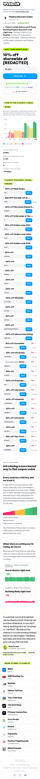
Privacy (17, 771)
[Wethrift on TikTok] (14, 775)
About (12, 765)
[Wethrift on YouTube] (25, 775)
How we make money (22, 11)
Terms (23, 771)
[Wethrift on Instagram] (20, 775)
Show (29, 193)
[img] (20, 129)
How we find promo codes (11, 768)
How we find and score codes (14, 652)
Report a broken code (29, 768)
